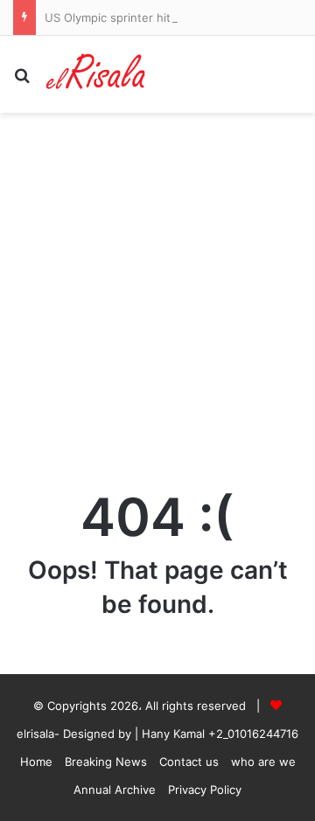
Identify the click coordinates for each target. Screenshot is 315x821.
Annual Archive (115, 790)
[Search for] (22, 81)
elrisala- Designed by (76, 734)
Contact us (189, 762)
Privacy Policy (205, 790)
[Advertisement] (157, 296)
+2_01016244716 (253, 734)
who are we (263, 762)
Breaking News (106, 762)
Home (36, 762)
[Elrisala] (96, 74)
